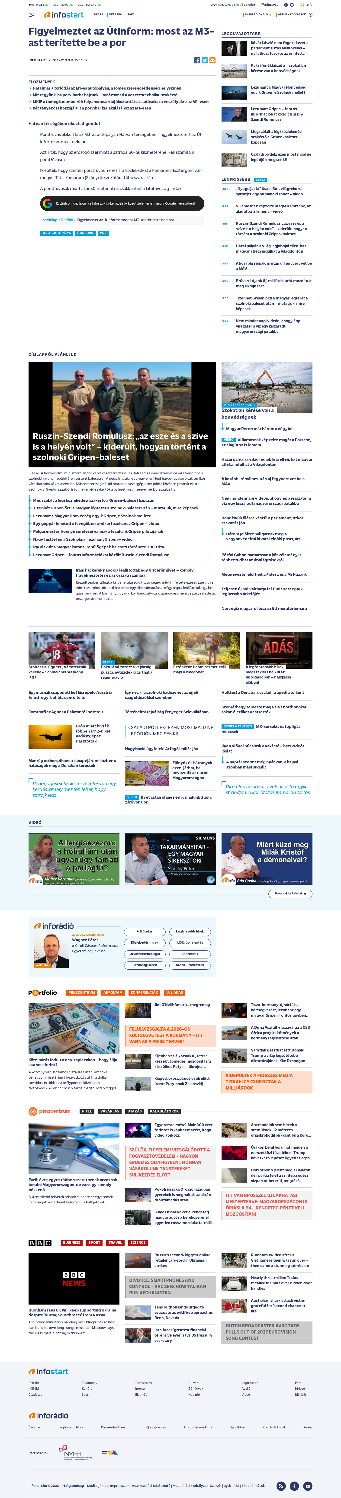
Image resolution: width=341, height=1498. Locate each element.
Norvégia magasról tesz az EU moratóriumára (264, 609)
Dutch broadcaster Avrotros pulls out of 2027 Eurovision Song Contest (262, 1332)
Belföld (67, 220)
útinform (85, 233)
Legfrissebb (250, 1383)
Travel (115, 1243)
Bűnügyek (195, 1389)
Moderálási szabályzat (190, 1486)
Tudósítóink (143, 1383)
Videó (246, 1395)
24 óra (98, 14)
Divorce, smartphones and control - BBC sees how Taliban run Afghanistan (167, 1286)
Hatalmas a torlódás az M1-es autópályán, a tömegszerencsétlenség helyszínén (107, 89)
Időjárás (300, 1395)
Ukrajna (115, 14)
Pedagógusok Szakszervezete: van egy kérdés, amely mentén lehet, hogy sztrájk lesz (74, 789)
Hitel (87, 1111)
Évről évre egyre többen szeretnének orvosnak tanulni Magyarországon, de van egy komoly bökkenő (73, 1185)
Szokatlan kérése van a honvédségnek (248, 414)
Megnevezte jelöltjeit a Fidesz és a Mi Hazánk (264, 575)
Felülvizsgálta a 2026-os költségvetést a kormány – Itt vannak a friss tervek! (166, 1035)
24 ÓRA (260, 180)
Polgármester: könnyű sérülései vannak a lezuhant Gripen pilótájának (98, 532)
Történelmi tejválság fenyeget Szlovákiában (167, 712)
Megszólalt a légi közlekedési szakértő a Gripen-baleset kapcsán (93, 501)
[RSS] (281, 1486)
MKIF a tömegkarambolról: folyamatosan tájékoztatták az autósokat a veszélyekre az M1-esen (121, 102)
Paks (131, 14)
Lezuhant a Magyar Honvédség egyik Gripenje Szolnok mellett (92, 516)
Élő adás (146, 931)
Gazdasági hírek (274, 1427)
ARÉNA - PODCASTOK (292, 14)
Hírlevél (300, 1389)
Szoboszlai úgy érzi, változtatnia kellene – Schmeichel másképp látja (57, 672)
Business (71, 1243)
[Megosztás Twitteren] (204, 60)
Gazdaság (35, 1395)
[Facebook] (294, 1486)
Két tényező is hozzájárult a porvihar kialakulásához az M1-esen (92, 108)
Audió (246, 1389)
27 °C (308, 4)
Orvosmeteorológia (198, 1427)
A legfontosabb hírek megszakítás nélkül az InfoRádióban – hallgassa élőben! (268, 675)
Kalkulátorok (164, 1111)
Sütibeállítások (253, 1486)
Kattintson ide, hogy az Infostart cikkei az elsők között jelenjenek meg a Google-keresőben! (125, 204)
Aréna (308, 1427)
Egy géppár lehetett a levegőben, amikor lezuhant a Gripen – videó (96, 524)
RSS (236, 1486)
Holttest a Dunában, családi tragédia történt (263, 693)
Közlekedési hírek (113, 1427)
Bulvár (193, 1383)
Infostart (38, 60)
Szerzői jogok (220, 1486)
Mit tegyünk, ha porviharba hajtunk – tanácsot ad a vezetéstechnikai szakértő (105, 95)
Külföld (34, 1389)
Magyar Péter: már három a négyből (260, 429)
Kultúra (87, 1389)
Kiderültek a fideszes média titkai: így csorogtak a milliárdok (259, 1082)
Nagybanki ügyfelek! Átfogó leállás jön (161, 749)
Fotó (298, 1383)
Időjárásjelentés (155, 1427)
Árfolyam (112, 993)
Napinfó (194, 1395)
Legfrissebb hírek (71, 1427)
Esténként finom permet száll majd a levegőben (199, 669)
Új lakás (174, 993)
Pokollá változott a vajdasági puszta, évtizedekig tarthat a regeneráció (127, 672)
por (103, 233)
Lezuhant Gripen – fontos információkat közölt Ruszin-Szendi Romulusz (101, 555)
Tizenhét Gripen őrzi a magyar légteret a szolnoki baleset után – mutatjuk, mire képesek (115, 508)
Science (138, 1243)
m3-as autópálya (56, 233)
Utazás (135, 1111)
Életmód (141, 1395)
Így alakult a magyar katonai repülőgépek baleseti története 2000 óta (98, 547)
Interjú (140, 1389)
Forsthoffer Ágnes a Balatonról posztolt (66, 712)
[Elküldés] (212, 60)
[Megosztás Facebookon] (197, 60)
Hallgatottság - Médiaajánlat (85, 1486)
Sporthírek (237, 1427)
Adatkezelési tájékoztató (151, 1486)
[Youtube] (307, 1486)
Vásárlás (109, 1111)
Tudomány (89, 1383)
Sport (94, 1243)
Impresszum (120, 1486)
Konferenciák (144, 993)
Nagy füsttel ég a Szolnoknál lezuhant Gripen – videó (82, 540)
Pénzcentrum (81, 993)
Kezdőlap (49, 220)
